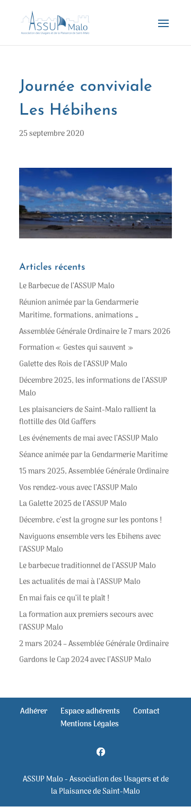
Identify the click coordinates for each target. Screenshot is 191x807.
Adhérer (33, 712)
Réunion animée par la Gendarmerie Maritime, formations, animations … (78, 309)
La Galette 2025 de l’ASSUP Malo (73, 504)
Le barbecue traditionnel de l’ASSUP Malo (87, 566)
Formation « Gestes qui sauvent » (76, 348)
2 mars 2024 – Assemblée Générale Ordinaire (94, 644)
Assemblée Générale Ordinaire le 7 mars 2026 (94, 332)
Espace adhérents (90, 712)
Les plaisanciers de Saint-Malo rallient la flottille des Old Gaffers (87, 416)
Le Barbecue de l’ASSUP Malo (67, 286)
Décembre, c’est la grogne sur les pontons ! (90, 520)
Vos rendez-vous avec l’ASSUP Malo (78, 488)
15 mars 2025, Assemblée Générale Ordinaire (94, 472)
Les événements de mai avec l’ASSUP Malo (88, 439)
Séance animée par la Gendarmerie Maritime (93, 455)
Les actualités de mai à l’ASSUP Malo (80, 582)
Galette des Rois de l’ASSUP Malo (73, 364)
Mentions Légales (89, 724)
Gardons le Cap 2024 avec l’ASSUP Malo (85, 660)
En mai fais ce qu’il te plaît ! (64, 599)
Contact (146, 712)
